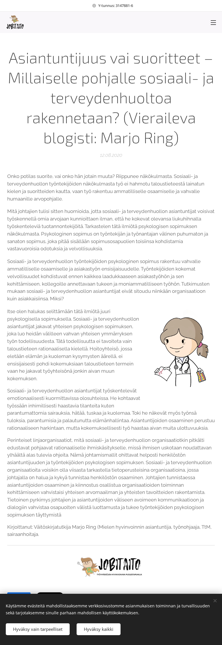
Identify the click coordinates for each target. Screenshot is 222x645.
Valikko (213, 22)
